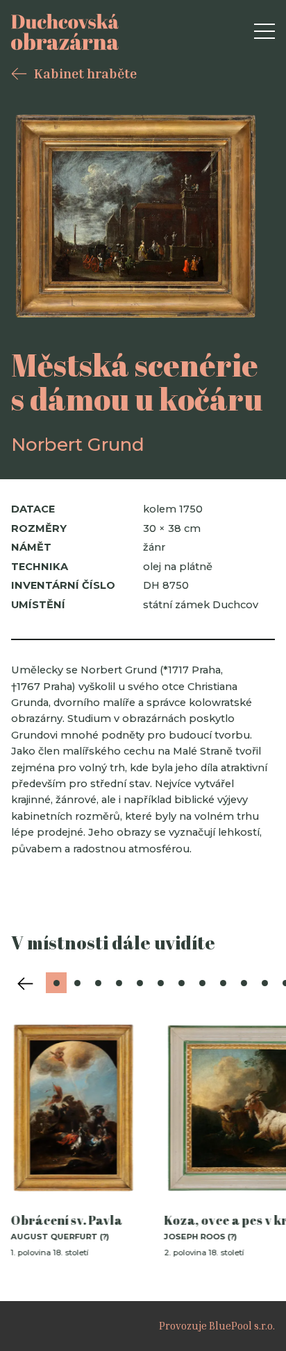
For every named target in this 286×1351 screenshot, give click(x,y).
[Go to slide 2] (77, 982)
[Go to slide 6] (160, 982)
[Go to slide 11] (264, 982)
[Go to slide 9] (222, 982)
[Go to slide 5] (139, 982)
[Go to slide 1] (56, 982)
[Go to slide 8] (202, 982)
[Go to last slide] (25, 983)
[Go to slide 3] (97, 982)
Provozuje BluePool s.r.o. (217, 1326)
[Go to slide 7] (181, 982)
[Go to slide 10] (243, 982)
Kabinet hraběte (85, 73)
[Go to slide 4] (118, 982)
